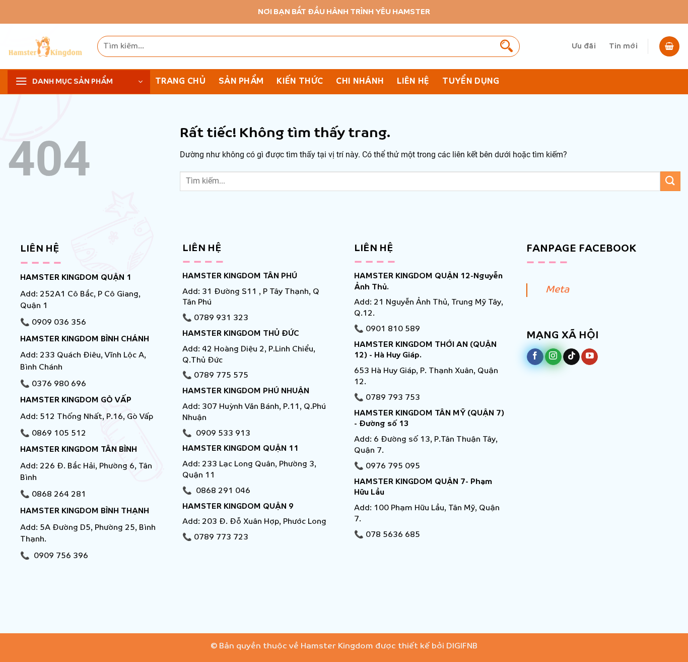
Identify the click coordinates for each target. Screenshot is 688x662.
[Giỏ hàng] (669, 46)
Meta (557, 289)
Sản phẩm (241, 81)
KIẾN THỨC (300, 81)
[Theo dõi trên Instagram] (553, 357)
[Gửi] (506, 46)
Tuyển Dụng (470, 81)
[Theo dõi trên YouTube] (589, 357)
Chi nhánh (360, 81)
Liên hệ (413, 81)
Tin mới (623, 46)
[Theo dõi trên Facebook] (535, 357)
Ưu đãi (584, 46)
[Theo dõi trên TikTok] (571, 357)
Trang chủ (180, 81)
